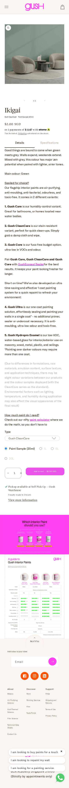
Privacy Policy (50, 716)
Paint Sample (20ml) (22, 448)
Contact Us (11, 734)
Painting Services (33, 700)
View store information (22, 500)
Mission (10, 694)
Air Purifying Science (12, 701)
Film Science (12, 718)
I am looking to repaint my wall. (30, 760)
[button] (6, 7)
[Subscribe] (52, 661)
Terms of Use (50, 709)
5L (57, 448)
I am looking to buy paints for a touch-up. (37, 752)
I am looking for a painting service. (33, 768)
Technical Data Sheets (13, 726)
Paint (28, 694)
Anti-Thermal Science (12, 710)
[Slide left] (25, 101)
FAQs (47, 694)
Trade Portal (31, 713)
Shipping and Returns (50, 701)
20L (11, 458)
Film (28, 706)
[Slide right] (44, 101)
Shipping (22, 133)
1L (45, 448)
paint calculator (40, 419)
